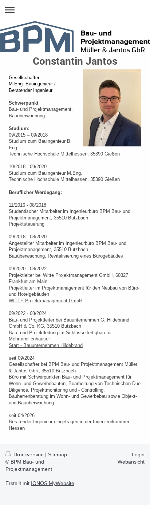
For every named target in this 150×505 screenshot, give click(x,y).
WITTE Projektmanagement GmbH (45, 300)
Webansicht (131, 462)
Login (138, 454)
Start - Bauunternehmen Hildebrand (46, 345)
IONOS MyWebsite (52, 483)
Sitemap (57, 454)
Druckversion (28, 454)
